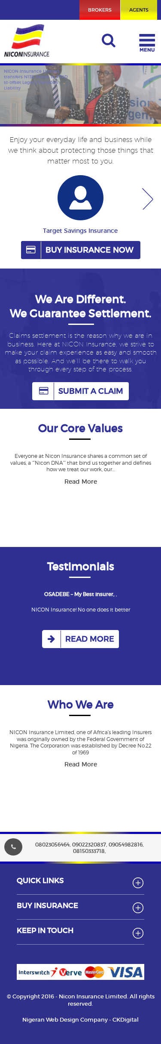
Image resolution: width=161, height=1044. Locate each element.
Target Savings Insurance (80, 231)
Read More (80, 481)
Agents (139, 10)
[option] (80, 208)
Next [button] (149, 199)
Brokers (100, 10)
